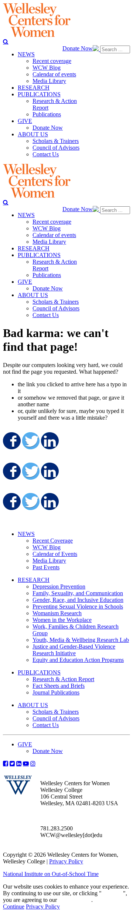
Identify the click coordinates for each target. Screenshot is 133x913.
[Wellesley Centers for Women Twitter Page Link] (12, 763)
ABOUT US (33, 705)
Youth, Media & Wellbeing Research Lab (81, 640)
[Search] (5, 41)
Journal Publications (56, 692)
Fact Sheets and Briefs (59, 686)
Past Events (46, 567)
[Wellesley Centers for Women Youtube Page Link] (26, 763)
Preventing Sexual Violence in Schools (78, 606)
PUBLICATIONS (39, 672)
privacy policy (74, 900)
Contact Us (46, 725)
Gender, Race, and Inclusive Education (78, 600)
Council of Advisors (56, 718)
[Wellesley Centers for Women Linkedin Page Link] (18, 763)
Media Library (49, 560)
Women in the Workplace (62, 620)
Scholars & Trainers (56, 712)
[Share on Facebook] (11, 440)
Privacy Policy (66, 861)
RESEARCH (34, 580)
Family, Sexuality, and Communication (78, 593)
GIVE (25, 744)
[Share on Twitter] (30, 440)
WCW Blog (47, 547)
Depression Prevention (59, 586)
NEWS (26, 534)
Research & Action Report (63, 679)
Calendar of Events (55, 554)
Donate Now (77, 48)
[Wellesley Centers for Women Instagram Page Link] (32, 763)
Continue (112, 893)
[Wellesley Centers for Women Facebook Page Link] (5, 763)
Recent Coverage (53, 540)
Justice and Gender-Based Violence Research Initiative (74, 649)
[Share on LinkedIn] (49, 440)
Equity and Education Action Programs (78, 660)
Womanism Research (57, 613)
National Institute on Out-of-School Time (51, 874)
